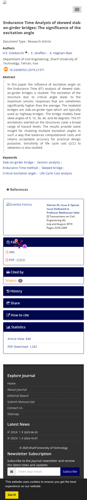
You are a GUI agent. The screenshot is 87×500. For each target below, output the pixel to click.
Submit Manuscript (21, 402)
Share (15, 303)
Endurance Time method (20, 168)
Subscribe (70, 471)
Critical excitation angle (19, 173)
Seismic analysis (48, 162)
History (16, 291)
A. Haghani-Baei (61, 53)
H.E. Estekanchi (13, 53)
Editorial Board (18, 396)
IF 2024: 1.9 (15, 432)
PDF (16, 260)
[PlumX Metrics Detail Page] (19, 214)
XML (11, 252)
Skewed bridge (52, 168)
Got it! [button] (12, 494)
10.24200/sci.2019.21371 (26, 70)
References (18, 189)
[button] (43, 486)
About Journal (17, 390)
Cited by (17, 272)
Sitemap (13, 414)
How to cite (19, 315)
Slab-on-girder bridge (18, 162)
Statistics (18, 327)
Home (11, 383)
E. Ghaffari (38, 53)
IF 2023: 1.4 (15, 438)
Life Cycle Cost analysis (56, 173)
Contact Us (15, 408)
